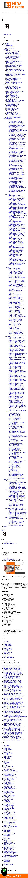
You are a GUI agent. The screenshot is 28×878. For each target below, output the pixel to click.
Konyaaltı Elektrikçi (14, 206)
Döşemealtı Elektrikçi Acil (15, 384)
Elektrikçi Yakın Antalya (12, 99)
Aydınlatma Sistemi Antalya (13, 56)
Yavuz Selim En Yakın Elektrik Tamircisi (13, 731)
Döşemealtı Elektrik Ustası (16, 383)
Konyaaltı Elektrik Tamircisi (16, 234)
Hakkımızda (9, 45)
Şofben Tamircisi (7, 652)
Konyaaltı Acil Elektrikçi (15, 195)
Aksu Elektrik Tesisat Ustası (16, 444)
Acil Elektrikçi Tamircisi (9, 814)
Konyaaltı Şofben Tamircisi (16, 254)
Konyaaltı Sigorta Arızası (15, 225)
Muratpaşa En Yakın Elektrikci (16, 174)
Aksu (7, 411)
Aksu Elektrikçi (13, 423)
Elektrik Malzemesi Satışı (9, 853)
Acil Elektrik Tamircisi (8, 784)
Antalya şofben (7, 859)
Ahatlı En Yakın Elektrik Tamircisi (11, 667)
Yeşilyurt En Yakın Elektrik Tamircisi (12, 733)
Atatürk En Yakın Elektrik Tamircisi (12, 672)
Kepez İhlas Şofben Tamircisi (16, 507)
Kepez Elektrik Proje (14, 276)
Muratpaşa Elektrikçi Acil (15, 167)
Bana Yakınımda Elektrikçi (10, 774)
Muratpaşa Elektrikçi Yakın (16, 157)
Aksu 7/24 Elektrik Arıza (15, 428)
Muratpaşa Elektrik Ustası (15, 165)
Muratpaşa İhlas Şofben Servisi (14, 481)
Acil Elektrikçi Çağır (8, 807)
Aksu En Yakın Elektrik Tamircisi (17, 460)
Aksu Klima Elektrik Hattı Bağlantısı (18, 436)
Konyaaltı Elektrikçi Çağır (15, 241)
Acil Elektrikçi (6, 641)
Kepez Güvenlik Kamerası (15, 285)
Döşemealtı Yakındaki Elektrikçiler (18, 405)
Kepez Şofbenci (13, 327)
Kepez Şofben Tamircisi (15, 324)
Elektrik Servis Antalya (12, 88)
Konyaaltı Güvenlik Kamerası (16, 212)
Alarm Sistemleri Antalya (12, 53)
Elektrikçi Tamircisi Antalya (13, 97)
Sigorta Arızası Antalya (12, 79)
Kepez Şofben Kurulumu (15, 320)
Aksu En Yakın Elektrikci (15, 461)
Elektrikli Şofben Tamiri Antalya (14, 65)
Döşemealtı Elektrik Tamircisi (16, 379)
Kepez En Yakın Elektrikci (15, 318)
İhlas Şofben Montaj (8, 842)
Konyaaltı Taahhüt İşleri (15, 229)
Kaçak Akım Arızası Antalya (13, 73)
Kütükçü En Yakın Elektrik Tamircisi (12, 715)
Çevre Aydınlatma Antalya (12, 57)
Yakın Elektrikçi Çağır (8, 808)
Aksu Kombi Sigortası (14, 438)
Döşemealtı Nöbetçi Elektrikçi (16, 393)
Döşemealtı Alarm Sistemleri (16, 339)
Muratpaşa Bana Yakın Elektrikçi (17, 159)
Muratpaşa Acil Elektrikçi (15, 121)
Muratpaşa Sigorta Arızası (15, 152)
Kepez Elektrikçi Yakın (15, 303)
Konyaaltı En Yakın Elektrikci (16, 247)
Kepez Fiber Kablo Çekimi (16, 284)
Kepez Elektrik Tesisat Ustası (16, 301)
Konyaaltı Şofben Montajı (15, 251)
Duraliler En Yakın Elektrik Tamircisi (12, 686)
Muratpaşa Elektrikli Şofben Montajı (18, 133)
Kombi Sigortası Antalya (12, 75)
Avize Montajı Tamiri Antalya (13, 54)
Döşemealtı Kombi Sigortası (16, 366)
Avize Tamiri (6, 654)
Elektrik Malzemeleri (8, 851)
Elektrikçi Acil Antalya (11, 94)
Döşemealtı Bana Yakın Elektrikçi (17, 376)
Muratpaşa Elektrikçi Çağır (16, 168)
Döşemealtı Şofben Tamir (15, 400)
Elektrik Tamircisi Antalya (12, 90)
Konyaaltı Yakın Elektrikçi (15, 259)
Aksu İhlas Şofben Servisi (12, 517)
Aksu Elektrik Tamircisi (15, 451)
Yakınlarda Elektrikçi (8, 775)
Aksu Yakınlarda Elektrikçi (15, 477)
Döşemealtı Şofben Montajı (16, 396)
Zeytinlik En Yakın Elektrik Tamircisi (12, 737)
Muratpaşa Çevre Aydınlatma (16, 126)
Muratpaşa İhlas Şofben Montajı (17, 486)
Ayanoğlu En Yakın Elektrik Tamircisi (12, 673)
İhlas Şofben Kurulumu (9, 840)
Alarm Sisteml (7, 813)
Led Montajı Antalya (11, 77)
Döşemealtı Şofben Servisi (16, 397)
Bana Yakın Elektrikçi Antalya (13, 87)
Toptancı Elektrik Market (9, 856)
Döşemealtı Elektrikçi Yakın (16, 375)
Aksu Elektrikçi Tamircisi (15, 458)
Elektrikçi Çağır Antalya (12, 95)
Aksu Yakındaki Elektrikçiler (16, 474)
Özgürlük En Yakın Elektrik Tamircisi (12, 720)
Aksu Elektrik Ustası (14, 453)
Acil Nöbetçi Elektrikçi (9, 822)
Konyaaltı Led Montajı (14, 223)
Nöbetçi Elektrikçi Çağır (9, 812)
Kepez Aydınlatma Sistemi (16, 272)
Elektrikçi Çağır (7, 809)
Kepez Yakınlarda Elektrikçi (16, 333)
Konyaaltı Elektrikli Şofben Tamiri (17, 208)
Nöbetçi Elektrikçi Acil (9, 803)
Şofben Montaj (7, 650)
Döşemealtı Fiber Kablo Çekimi (17, 354)
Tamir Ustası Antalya (11, 81)
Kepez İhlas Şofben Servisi (13, 499)
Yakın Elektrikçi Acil (8, 799)
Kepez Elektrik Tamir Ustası (16, 299)
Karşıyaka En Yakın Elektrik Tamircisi (12, 708)
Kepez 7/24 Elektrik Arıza (15, 282)
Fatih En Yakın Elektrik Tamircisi (11, 694)
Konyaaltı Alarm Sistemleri (16, 196)
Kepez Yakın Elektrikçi (15, 329)
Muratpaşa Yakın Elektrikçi (16, 186)
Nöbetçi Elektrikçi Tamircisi (10, 820)
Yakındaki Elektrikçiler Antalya (14, 114)
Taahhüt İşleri (6, 767)
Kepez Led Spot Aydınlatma (16, 297)
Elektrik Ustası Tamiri (8, 796)
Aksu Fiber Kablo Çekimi (15, 426)
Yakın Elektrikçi (7, 643)
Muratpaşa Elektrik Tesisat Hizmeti (18, 130)
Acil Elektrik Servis (8, 778)
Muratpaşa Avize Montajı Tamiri (17, 124)
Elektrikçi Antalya (10, 62)
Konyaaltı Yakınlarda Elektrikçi (17, 263)
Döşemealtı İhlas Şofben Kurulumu (18, 512)
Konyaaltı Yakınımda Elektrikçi (17, 262)
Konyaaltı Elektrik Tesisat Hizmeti (17, 204)
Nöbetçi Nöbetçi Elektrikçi (10, 826)
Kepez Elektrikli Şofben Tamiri (16, 280)
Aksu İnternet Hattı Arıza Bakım (17, 431)
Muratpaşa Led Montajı (15, 150)
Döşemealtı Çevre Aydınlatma (16, 342)
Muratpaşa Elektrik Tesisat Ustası (17, 155)
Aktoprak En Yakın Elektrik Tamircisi (12, 668)
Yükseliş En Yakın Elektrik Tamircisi (12, 734)
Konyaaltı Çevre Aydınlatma (16, 200)
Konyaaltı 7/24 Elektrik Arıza (16, 210)
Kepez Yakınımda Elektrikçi (16, 332)
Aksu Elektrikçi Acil (14, 454)
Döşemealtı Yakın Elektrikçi (16, 404)
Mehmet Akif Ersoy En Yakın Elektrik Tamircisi (15, 716)
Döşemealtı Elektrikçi (14, 348)
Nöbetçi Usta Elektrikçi (9, 833)
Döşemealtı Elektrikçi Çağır (16, 385)
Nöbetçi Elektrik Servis (9, 781)
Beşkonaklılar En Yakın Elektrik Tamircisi (13, 738)
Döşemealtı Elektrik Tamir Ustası (17, 371)
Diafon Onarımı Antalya (12, 58)
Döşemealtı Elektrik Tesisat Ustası (17, 372)
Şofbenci (5, 839)
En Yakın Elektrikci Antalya (13, 101)
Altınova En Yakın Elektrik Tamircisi (12, 671)
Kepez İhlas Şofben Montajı (16, 504)
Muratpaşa (9, 120)
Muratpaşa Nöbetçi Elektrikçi (16, 176)
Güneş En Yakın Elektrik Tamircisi (12, 703)
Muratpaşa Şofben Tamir (15, 182)
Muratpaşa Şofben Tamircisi (16, 181)
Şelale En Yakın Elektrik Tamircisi (12, 725)
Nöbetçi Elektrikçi (7, 648)
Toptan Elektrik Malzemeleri (10, 852)
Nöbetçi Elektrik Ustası (9, 795)
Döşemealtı (9, 336)
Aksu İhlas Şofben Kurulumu (16, 521)
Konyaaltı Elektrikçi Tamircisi (16, 243)
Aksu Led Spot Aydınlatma (16, 440)
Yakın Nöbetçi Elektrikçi (9, 824)
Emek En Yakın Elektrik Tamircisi (11, 689)
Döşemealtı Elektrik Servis (16, 378)
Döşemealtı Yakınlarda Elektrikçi (17, 410)
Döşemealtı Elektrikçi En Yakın (17, 387)
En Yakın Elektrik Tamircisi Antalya (15, 100)
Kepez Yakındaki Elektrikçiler (16, 331)
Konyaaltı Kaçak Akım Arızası (16, 217)
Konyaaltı (8, 194)
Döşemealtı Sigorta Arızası (16, 370)
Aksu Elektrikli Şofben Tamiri (16, 424)
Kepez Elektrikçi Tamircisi (15, 315)
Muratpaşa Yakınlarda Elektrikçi (17, 190)
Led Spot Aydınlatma (8, 766)
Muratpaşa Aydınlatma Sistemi (17, 125)
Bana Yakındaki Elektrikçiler (10, 771)
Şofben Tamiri (6, 838)
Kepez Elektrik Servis (14, 306)
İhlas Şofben (6, 479)
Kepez (8, 267)
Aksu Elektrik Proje (14, 421)
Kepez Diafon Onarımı (14, 275)
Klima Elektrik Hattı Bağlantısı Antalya (15, 74)
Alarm (4, 821)
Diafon (5, 761)
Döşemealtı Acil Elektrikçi (15, 337)
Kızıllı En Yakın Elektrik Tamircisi (11, 711)
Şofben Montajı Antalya (12, 105)
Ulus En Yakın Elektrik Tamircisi (11, 728)
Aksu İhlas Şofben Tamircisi (16, 525)
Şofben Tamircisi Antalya (12, 108)
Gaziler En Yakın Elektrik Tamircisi (12, 740)
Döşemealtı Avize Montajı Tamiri (17, 340)
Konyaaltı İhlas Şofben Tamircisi (17, 497)
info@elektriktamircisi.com (10, 543)
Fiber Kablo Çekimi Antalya (13, 66)
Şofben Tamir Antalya (11, 109)
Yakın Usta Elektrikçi (8, 829)
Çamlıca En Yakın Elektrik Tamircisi (12, 681)
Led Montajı (6, 765)
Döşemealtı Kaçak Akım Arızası (17, 362)
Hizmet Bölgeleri (7, 118)
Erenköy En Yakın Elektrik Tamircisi (12, 690)
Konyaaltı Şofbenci (14, 256)
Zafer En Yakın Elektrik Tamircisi (11, 736)
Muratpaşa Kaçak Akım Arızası (17, 144)
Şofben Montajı (7, 835)
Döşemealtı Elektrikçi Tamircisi (17, 388)
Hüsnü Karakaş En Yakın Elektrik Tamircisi (14, 706)
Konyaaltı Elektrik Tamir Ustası (17, 226)
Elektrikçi (5, 84)
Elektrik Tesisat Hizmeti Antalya (14, 61)
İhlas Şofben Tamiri (8, 848)
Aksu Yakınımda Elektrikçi (15, 475)
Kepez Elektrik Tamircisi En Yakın (17, 309)
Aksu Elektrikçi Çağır (14, 456)
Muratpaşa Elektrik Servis (15, 160)
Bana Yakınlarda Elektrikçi (10, 777)
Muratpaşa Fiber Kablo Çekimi (17, 137)
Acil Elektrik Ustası (8, 791)
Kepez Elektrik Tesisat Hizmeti (17, 277)
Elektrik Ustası (7, 647)
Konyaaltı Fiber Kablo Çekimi (16, 211)
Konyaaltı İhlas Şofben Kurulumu (17, 494)
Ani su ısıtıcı (6, 863)
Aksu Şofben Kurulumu (15, 464)
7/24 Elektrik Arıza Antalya (13, 51)
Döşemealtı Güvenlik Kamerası (17, 355)
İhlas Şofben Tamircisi (9, 843)
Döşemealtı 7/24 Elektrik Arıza (16, 349)
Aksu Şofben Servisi (14, 466)
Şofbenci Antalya (10, 110)
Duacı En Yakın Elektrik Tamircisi (11, 685)
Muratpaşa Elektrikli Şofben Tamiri (18, 134)
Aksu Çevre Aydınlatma (15, 418)
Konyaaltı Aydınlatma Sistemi (16, 199)
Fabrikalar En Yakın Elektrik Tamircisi (12, 693)
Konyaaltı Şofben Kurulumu (16, 250)
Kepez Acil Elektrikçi (14, 268)
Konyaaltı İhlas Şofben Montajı (17, 495)
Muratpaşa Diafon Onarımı (16, 127)
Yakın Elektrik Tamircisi (9, 786)
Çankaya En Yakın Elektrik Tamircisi (12, 682)
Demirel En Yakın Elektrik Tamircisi (12, 684)
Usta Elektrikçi (7, 830)
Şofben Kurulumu (7, 649)
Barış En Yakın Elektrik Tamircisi (11, 677)
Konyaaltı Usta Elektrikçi (15, 258)
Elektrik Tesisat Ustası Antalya (14, 82)
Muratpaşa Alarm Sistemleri (16, 122)
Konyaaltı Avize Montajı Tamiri (16, 198)
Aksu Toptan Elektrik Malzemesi (17, 478)
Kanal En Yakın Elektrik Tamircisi (11, 707)
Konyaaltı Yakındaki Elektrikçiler (17, 260)
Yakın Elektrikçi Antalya (12, 113)
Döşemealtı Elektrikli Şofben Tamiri (18, 353)
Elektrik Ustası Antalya (12, 92)
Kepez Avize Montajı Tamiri (16, 271)
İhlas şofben (6, 861)
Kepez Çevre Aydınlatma (15, 273)
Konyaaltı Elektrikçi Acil (15, 239)
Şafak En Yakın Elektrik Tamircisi (11, 724)
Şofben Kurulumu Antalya (12, 104)
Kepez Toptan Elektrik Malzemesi (17, 335)
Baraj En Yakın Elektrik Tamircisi (11, 676)
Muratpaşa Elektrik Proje (15, 129)
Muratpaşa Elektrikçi (14, 131)
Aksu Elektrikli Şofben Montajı (16, 427)
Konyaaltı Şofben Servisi (15, 253)
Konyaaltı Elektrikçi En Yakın (16, 242)
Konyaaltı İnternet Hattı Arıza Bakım (18, 213)
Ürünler (5, 526)
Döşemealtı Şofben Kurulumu (16, 395)
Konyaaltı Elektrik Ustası (15, 238)
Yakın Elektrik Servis (8, 779)
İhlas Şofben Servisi (8, 850)
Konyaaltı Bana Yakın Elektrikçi (17, 232)
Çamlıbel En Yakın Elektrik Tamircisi (12, 680)
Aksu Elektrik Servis (14, 449)
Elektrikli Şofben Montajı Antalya (14, 64)
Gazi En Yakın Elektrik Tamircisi (11, 697)
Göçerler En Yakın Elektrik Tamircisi (12, 698)
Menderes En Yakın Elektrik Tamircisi (12, 718)
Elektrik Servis (7, 644)
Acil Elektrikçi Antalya (11, 52)
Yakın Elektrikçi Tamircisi (9, 816)
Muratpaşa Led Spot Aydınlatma (17, 151)
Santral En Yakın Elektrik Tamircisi (12, 721)
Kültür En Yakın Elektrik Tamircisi (11, 714)
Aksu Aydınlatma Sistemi (15, 417)
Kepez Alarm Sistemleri (15, 269)
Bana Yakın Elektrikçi (8, 657)
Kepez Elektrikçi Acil (14, 311)
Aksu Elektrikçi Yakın (14, 447)
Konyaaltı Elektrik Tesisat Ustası (17, 228)
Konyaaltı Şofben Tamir (15, 255)
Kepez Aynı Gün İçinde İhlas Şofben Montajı (16, 501)
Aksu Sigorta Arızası (14, 441)
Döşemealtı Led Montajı (15, 367)
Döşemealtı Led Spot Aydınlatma (17, 368)
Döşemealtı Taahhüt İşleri (15, 374)
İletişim (2, 529)
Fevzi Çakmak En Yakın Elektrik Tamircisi (14, 695)
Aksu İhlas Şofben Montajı (15, 522)
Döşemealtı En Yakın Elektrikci (17, 392)
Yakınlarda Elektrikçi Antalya (13, 117)
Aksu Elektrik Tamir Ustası (15, 443)
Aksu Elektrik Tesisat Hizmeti (16, 422)
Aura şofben (6, 860)
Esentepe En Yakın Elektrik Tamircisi (12, 691)
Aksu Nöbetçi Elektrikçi (15, 462)
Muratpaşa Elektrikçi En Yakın (16, 169)
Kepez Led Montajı (14, 296)
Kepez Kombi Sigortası (15, 294)
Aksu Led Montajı (13, 439)
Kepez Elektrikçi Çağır (15, 312)
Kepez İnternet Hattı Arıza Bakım (17, 286)
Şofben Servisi (7, 837)
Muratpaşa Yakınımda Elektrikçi (17, 189)
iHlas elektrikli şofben (8, 864)
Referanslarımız (10, 48)
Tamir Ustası (6, 653)
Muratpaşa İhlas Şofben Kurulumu (17, 484)
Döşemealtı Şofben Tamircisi (16, 398)
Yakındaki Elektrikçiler (9, 770)
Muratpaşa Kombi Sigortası (16, 148)
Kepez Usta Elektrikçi (14, 328)
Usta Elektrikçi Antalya (12, 112)
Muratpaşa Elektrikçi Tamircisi (16, 170)
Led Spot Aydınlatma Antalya (13, 78)
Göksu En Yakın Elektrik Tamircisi (12, 699)
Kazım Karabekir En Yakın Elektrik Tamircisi (14, 710)
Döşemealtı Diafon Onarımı (16, 344)
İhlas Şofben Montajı (8, 846)
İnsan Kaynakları (10, 47)
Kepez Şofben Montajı (14, 322)
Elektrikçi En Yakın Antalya (13, 96)
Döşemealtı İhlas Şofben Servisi (14, 508)
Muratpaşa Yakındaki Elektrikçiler (17, 187)
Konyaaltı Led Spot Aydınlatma (17, 224)
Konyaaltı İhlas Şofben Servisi (14, 490)
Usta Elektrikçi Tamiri (8, 834)
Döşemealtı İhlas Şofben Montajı (17, 513)
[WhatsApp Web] (4, 871)
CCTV (5, 764)
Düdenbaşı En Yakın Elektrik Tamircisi (13, 688)
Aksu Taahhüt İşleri (14, 445)
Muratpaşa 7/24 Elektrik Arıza (16, 135)
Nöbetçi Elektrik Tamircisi (9, 788)
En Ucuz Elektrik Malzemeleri (10, 855)
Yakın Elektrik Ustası (8, 792)
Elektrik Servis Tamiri (8, 783)
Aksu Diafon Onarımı (14, 419)
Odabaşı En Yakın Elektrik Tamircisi (12, 719)
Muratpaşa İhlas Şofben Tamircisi (17, 488)
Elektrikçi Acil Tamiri (8, 805)
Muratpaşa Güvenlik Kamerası (17, 138)
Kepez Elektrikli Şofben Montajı (17, 281)
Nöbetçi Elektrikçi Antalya (12, 103)
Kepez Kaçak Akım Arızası (16, 290)
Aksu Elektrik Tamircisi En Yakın (17, 452)
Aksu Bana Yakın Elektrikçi (16, 448)
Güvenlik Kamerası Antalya (13, 67)
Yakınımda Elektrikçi (8, 773)
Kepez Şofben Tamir (14, 325)
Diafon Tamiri (6, 762)
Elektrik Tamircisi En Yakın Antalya (15, 91)
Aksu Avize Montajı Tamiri (15, 415)
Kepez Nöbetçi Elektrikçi (15, 319)
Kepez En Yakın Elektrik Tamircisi (17, 316)
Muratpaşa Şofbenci (14, 183)
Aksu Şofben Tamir (14, 469)
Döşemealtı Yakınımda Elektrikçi (17, 406)
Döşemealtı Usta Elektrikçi (16, 402)
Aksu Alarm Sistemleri (14, 414)
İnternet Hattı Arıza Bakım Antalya (14, 69)
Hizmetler (5, 49)
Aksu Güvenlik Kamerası (15, 430)
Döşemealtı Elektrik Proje (15, 345)
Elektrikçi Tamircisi (8, 817)
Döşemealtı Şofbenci (14, 401)
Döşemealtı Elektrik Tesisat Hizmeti (18, 346)
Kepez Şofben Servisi (14, 323)
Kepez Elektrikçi (13, 279)
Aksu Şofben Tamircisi (15, 467)
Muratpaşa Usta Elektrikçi (15, 185)
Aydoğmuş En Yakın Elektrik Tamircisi (13, 675)
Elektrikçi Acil (6, 800)
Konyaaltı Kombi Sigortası (15, 221)
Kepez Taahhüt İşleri (14, 302)
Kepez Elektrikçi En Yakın (15, 314)
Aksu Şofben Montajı (14, 465)
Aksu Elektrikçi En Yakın (15, 457)
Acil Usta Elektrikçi (8, 827)
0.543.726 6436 (7, 34)
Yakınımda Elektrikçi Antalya (13, 116)
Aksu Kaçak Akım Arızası (15, 435)
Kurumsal (5, 44)
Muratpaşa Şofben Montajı (16, 178)
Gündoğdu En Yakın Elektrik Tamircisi (13, 702)
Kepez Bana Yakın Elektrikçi (16, 305)
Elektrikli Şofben (7, 857)
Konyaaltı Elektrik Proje (15, 203)
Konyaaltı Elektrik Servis (15, 233)
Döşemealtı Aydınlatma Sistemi (17, 341)
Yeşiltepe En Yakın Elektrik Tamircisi (12, 732)
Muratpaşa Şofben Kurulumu (16, 177)
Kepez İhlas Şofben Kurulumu (16, 503)
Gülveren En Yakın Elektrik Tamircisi (12, 701)
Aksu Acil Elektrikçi (14, 413)
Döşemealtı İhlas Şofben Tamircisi (17, 516)
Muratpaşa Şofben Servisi (15, 180)
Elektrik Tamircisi (7, 645)
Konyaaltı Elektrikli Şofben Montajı (18, 207)
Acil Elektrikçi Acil (7, 797)
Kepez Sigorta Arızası (14, 298)
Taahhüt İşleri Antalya (11, 83)
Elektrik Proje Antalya (11, 60)
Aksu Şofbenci (13, 470)
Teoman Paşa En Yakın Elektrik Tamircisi (13, 727)
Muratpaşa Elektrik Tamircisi (16, 161)
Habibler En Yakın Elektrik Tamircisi (12, 704)
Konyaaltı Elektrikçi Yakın (15, 230)
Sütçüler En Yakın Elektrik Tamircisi (12, 723)
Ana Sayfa (6, 43)
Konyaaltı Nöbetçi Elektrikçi (16, 249)
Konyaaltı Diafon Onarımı (15, 202)
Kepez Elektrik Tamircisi (15, 307)
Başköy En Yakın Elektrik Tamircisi (12, 678)
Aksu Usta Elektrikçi (14, 471)
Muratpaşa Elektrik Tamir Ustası (17, 153)
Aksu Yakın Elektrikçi (14, 473)
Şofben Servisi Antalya (12, 107)
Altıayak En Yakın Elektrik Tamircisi (12, 669)
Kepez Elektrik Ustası (14, 310)
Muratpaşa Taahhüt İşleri (15, 156)
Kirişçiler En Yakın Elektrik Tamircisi (12, 712)
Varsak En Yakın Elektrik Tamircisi (12, 729)
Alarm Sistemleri (7, 656)
